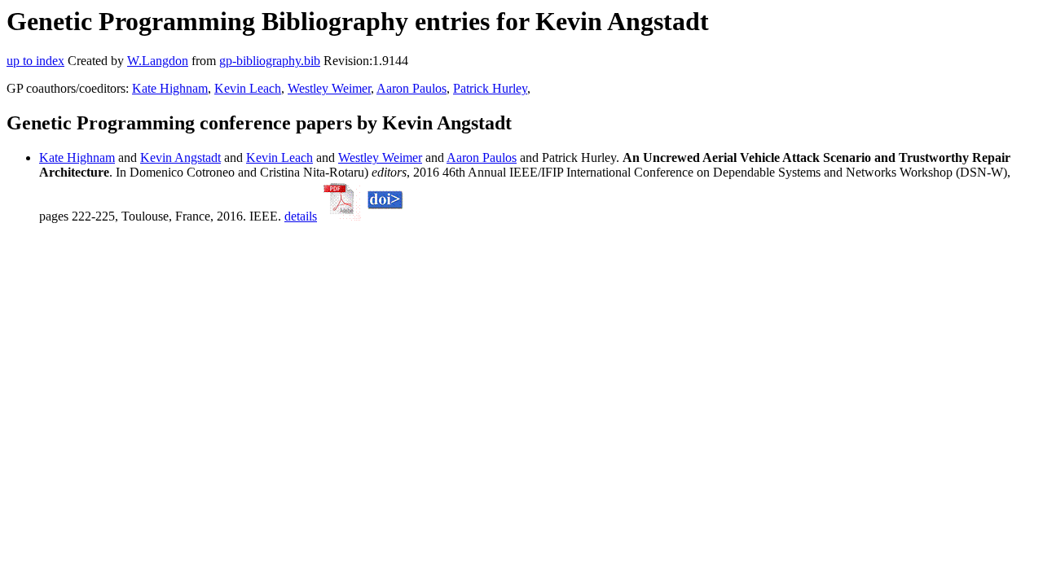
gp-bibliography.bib (269, 61)
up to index (35, 61)
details (300, 216)
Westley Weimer (329, 88)
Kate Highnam (170, 88)
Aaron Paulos (411, 88)
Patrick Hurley (490, 88)
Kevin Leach (247, 88)
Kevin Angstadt (180, 157)
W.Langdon (157, 61)
